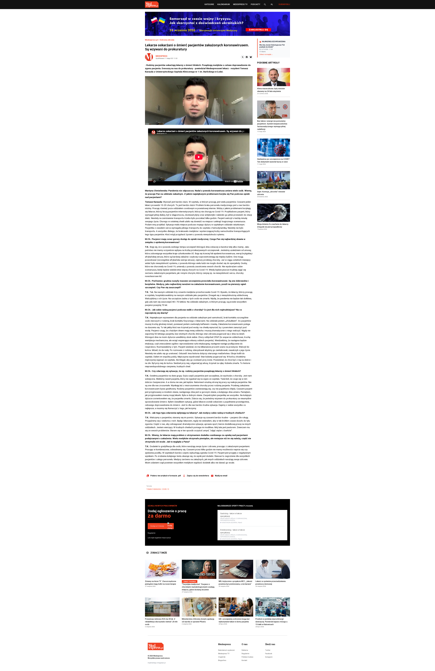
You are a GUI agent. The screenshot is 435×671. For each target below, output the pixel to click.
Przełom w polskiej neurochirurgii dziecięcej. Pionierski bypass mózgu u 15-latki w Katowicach (271, 621)
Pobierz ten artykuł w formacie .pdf (165, 476)
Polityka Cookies (247, 657)
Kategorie (209, 4)
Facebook (268, 653)
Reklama (245, 650)
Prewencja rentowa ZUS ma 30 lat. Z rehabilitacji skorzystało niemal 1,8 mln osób (161, 621)
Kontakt (244, 660)
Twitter (267, 650)
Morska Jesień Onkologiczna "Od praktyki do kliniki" (272, 46)
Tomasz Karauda (153, 489)
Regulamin (151, 533)
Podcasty (255, 4)
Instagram (269, 657)
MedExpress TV (240, 4)
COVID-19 (165, 489)
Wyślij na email (221, 476)
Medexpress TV (223, 653)
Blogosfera (222, 660)
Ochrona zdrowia (167, 40)
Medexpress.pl (151, 40)
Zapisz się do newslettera (198, 476)
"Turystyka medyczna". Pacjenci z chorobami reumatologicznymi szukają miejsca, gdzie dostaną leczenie (198, 587)
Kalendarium (223, 4)
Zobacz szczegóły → (266, 54)
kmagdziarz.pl (161, 663)
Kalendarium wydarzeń (226, 650)
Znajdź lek (221, 657)
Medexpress (161, 56)
